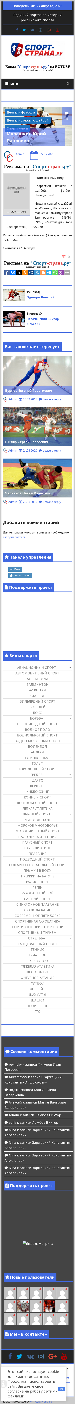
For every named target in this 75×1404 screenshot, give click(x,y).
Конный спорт (37, 797)
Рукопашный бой (37, 893)
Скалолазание (37, 910)
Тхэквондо (37, 961)
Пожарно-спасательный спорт (37, 865)
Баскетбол (37, 690)
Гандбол (37, 752)
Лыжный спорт (36, 814)
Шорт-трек (37, 1006)
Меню (14, 83)
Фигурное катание (37, 977)
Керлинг (37, 786)
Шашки (37, 1000)
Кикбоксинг (37, 791)
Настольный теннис (37, 837)
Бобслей (37, 707)
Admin (20, 154)
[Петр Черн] (23, 1293)
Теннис (37, 949)
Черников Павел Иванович (27, 493)
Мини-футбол (37, 820)
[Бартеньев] (62, 1306)
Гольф (37, 763)
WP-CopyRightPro (41, 1401)
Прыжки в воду (37, 870)
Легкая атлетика (37, 808)
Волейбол (37, 746)
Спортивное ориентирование (37, 927)
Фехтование (37, 972)
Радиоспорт (37, 882)
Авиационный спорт (36, 667)
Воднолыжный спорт (37, 735)
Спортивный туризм (37, 932)
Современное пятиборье (37, 915)
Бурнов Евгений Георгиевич (28, 390)
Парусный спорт (37, 842)
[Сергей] (62, 1319)
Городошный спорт (37, 769)
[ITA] (36, 1306)
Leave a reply (52, 399)
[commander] (10, 1306)
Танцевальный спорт (37, 944)
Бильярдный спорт (37, 701)
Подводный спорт (37, 859)
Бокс (37, 712)
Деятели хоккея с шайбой (28, 120)
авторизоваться (14, 537)
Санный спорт (37, 899)
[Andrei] (10, 1319)
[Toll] (10, 1293)
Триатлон (37, 955)
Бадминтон (37, 684)
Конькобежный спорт (37, 803)
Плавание (37, 853)
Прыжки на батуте (37, 876)
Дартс (37, 780)
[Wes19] (23, 1306)
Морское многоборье (37, 825)
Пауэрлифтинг (37, 848)
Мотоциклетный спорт (37, 831)
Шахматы (37, 994)
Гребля (36, 774)
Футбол (37, 983)
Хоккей (36, 989)
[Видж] (49, 1319)
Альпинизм (37, 679)
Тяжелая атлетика (37, 966)
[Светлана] (62, 1293)
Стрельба (36, 938)
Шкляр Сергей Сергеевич (26, 442)
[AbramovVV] (36, 1319)
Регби (37, 887)
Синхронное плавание (37, 904)
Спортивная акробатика (37, 921)
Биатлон (37, 696)
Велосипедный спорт (37, 724)
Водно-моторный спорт (37, 741)
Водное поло (37, 729)
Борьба (36, 718)
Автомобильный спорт (37, 673)
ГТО (37, 1011)
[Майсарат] (49, 1306)
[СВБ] (23, 1319)
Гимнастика (36, 758)
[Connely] (49, 1293)
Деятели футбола (21, 112)
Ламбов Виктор (48, 1115)
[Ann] (36, 1293)
